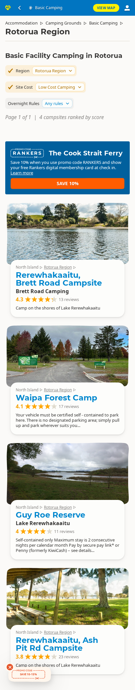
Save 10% (68, 183)
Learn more (21, 173)
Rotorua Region (58, 267)
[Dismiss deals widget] (10, 667)
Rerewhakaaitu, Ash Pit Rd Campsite (57, 644)
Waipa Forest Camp (56, 397)
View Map (106, 8)
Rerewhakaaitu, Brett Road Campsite (59, 279)
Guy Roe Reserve (50, 515)
